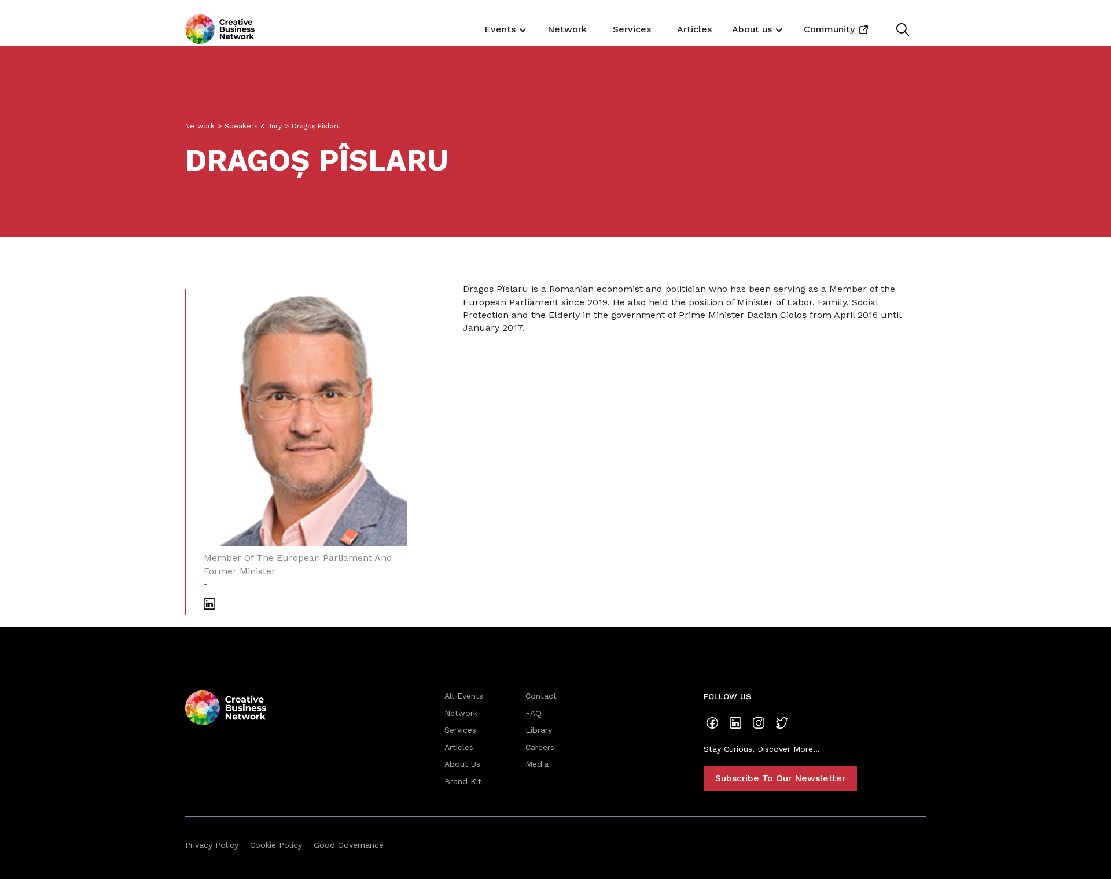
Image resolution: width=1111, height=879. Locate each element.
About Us (462, 764)
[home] (220, 29)
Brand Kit (462, 781)
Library (538, 729)
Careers (539, 747)
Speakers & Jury (253, 126)
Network (567, 29)
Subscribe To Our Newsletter (780, 778)
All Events (463, 695)
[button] (504, 28)
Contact (541, 695)
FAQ (533, 713)
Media (537, 764)
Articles (694, 29)
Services (632, 29)
